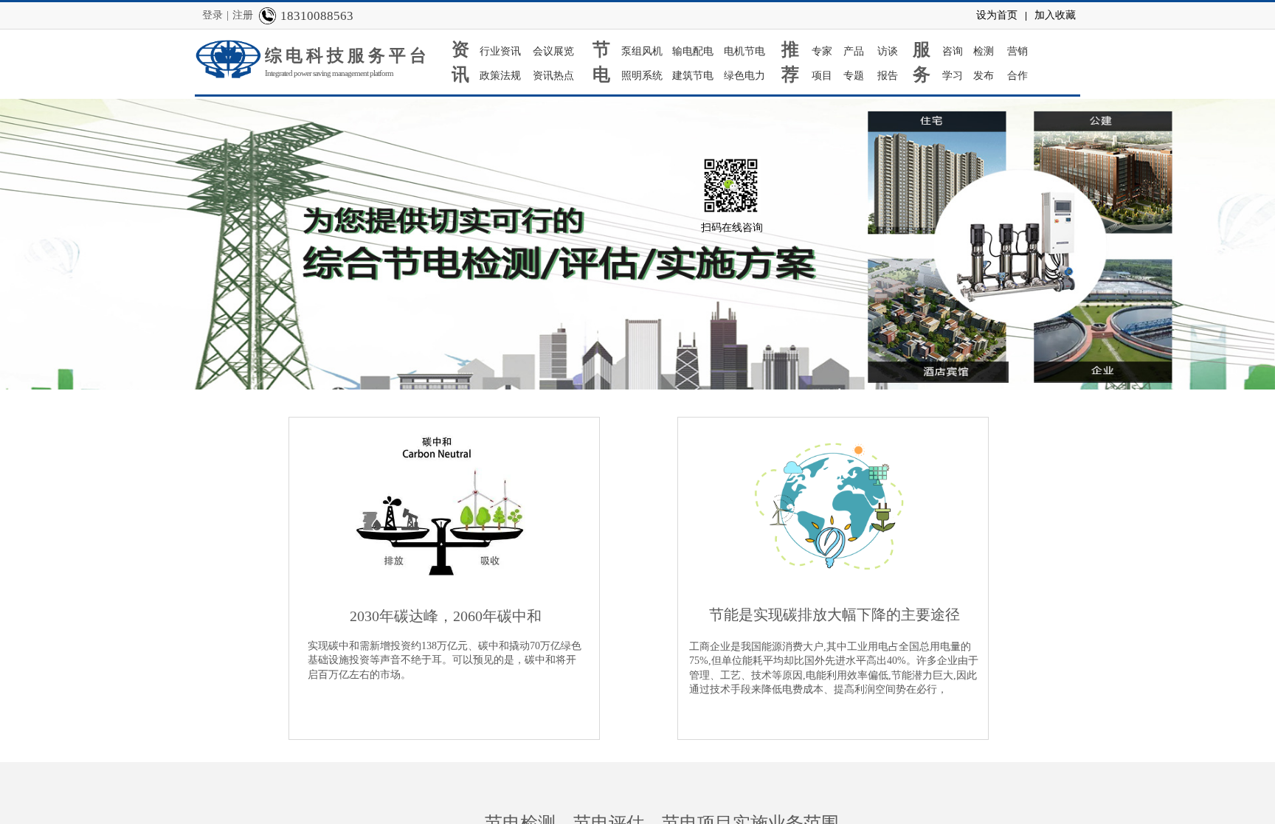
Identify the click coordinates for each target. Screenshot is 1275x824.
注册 (242, 15)
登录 (212, 15)
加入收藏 (1055, 15)
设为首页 (996, 15)
